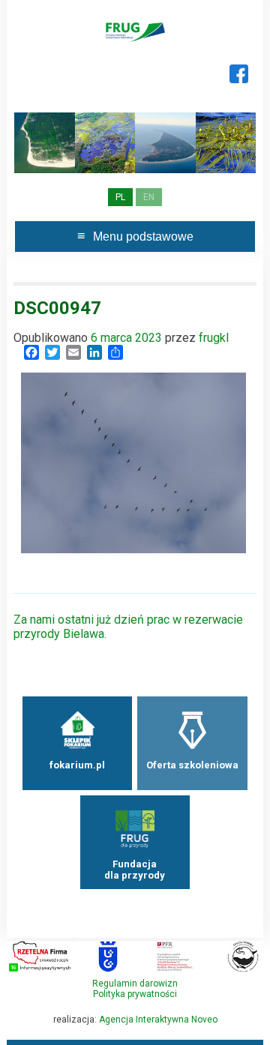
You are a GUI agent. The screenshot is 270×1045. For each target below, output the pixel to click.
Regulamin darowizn (135, 983)
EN (148, 197)
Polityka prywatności (135, 994)
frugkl (214, 338)
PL (120, 197)
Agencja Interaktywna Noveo (158, 1019)
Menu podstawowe (143, 236)
